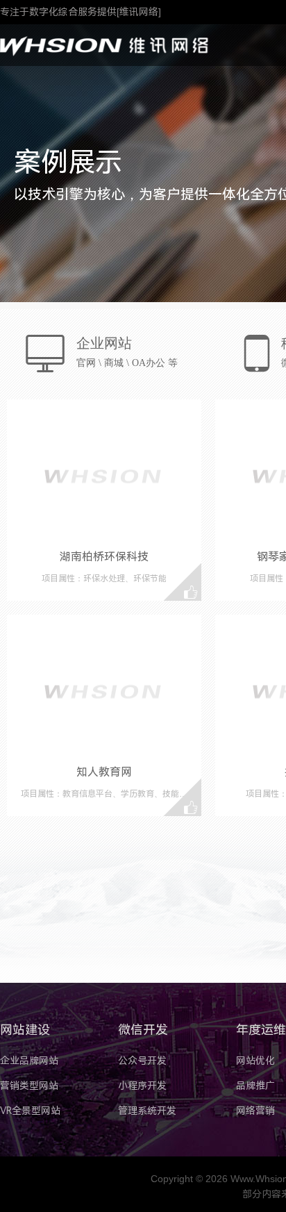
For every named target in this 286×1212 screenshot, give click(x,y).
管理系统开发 (147, 1110)
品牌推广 (255, 1085)
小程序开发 (142, 1085)
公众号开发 (142, 1060)
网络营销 (255, 1110)
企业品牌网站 (29, 1060)
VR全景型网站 (30, 1110)
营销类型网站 (29, 1085)
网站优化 (255, 1060)
